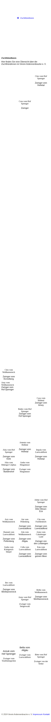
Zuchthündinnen (27, 18)
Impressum (38, 714)
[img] (25, 8)
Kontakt (46, 714)
